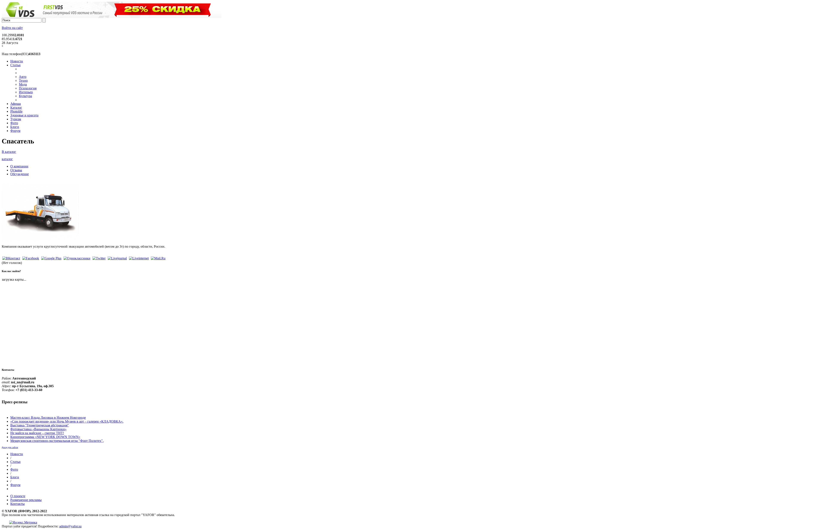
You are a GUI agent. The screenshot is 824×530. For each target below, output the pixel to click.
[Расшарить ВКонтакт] (11, 258)
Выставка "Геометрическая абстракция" (39, 425)
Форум (15, 130)
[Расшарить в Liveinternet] (138, 258)
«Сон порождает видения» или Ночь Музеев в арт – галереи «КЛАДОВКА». (66, 421)
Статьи (15, 65)
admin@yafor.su (70, 526)
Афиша (15, 103)
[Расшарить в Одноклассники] (77, 258)
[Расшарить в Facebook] (31, 258)
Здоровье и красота (24, 115)
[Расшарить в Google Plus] (51, 258)
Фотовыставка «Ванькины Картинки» (38, 429)
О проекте (17, 496)
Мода (23, 84)
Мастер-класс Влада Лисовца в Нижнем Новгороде (48, 417)
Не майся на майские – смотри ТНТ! (37, 433)
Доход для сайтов (10, 447)
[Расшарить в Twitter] (99, 258)
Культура (25, 96)
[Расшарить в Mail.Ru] (158, 258)
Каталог (16, 107)
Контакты (17, 504)
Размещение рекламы (26, 500)
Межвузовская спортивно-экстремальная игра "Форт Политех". (57, 441)
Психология (27, 88)
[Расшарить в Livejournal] (117, 258)
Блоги (14, 127)
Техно (23, 80)
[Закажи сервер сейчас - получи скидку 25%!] (111, 17)
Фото (14, 123)
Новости (16, 61)
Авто (22, 76)
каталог (7, 159)
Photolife (16, 111)
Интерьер (26, 92)
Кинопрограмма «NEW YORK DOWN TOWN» (45, 437)
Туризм (15, 119)
